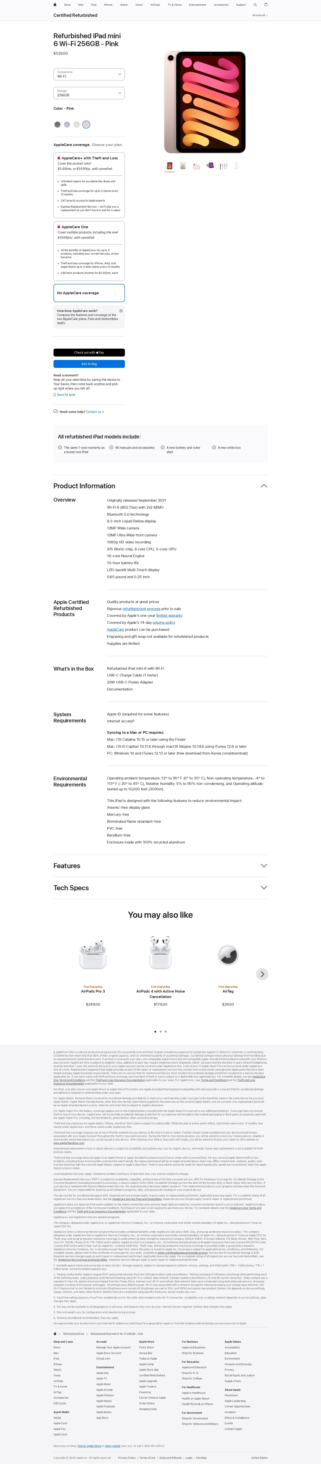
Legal (189, 1457)
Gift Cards (60, 1403)
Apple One (102, 1373)
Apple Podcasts (105, 1406)
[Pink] (86, 125)
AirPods (58, 1381)
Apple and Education (194, 1367)
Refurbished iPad (73, 1333)
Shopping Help (148, 1409)
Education (231, 1353)
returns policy (164, 622)
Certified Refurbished (75, 15)
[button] (255, 5)
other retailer (113, 1446)
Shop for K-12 (190, 1373)
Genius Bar (145, 1353)
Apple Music (103, 1384)
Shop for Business (193, 1353)
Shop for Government (195, 1418)
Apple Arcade (104, 1389)
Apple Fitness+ (105, 1395)
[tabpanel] (205, 94)
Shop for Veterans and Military (200, 1424)
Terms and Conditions (214, 1080)
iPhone (58, 1364)
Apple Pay (60, 1429)
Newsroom (231, 1395)
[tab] (169, 166)
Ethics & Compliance (237, 1417)
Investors (230, 1412)
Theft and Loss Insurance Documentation (120, 1080)
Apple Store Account (108, 1353)
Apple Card (60, 1423)
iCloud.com (103, 1358)
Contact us (95, 412)
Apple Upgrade (148, 1381)
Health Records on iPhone (197, 1404)
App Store (102, 1417)
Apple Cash (60, 1434)
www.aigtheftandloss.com (69, 1143)
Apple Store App (149, 1369)
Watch (57, 1369)
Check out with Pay (89, 352)
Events (229, 1423)
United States (259, 1457)
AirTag (57, 1392)
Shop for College (192, 1378)
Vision (57, 1375)
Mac (56, 1353)
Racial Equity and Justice (240, 1375)
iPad (56, 1358)
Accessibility (232, 1347)
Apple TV (101, 1378)
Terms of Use (147, 1457)
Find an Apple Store (89, 1446)
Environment (232, 1358)
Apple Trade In (147, 1386)
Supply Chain (233, 1381)
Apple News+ (104, 1401)
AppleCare (115, 629)
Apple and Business (193, 1347)
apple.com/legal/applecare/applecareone (182, 1252)
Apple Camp (146, 1364)
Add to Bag (89, 364)
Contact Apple (233, 1429)
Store (57, 1347)
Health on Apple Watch (195, 1398)
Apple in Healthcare (194, 1392)
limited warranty (169, 615)
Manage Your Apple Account (113, 1347)
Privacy (229, 1369)
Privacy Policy (127, 1457)
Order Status (147, 1403)
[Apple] (55, 1333)
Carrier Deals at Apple (152, 1397)
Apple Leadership (235, 1401)
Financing (145, 1392)
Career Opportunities (237, 1406)
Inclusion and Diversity (238, 1364)
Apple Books (103, 1412)
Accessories (61, 1397)
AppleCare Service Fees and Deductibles (137, 1199)
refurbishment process (141, 609)
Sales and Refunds (170, 1457)
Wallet (57, 1417)
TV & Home (60, 1386)
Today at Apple (148, 1358)
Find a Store (146, 1347)
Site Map (201, 1457)
